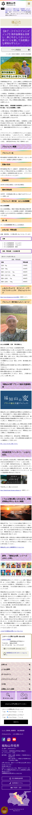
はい (5, 711)
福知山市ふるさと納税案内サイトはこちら (12, 547)
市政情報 (22, 8)
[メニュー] (29, 3)
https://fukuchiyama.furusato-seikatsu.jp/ (10, 490)
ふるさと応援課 (6, 639)
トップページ (8, 8)
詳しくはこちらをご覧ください (9, 443)
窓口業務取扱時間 (17, 778)
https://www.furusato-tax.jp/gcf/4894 (9, 297)
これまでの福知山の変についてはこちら (11, 631)
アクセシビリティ (6, 734)
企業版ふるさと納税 (7, 689)
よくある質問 (5, 669)
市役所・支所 (17, 787)
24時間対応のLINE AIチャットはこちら (16, 653)
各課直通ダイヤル (17, 783)
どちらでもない (12, 711)
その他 (3, 684)
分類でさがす (16, 8)
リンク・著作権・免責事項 (9, 730)
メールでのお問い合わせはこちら (15, 648)
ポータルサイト (6, 674)
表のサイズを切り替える (8, 256)
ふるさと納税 (16, 10)
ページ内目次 (16, 50)
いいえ (21, 711)
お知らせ (4, 664)
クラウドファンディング (9, 679)
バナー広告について (18, 734)
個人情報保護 (20, 730)
